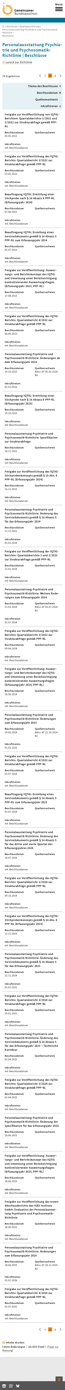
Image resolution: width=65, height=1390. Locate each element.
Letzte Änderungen (13, 1346)
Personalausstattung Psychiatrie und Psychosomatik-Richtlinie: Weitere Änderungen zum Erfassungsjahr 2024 (32, 593)
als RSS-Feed (36, 1346)
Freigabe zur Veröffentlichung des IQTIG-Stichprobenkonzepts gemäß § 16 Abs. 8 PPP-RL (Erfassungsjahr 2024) (32, 475)
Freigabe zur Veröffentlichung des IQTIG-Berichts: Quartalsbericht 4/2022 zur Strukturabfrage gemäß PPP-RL (32, 320)
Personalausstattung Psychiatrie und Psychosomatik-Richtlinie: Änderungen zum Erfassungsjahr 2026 (30, 1251)
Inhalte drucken (15, 1342)
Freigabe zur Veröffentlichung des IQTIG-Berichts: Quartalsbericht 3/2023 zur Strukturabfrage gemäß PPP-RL (32, 634)
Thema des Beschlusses (43, 86)
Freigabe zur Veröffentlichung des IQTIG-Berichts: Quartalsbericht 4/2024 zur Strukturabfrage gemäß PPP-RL (32, 1293)
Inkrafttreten (49, 106)
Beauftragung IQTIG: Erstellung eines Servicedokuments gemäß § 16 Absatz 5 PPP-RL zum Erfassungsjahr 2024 (31, 236)
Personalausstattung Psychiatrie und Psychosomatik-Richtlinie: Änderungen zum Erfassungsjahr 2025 (30, 718)
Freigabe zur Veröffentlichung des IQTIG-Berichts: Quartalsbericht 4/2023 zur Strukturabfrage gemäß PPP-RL (32, 760)
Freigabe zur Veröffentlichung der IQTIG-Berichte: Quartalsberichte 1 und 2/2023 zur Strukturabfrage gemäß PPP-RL (32, 555)
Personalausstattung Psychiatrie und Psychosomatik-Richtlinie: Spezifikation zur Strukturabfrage (31, 437)
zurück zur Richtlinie (19, 62)
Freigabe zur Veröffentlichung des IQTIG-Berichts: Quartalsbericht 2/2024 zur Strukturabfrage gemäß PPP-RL (32, 999)
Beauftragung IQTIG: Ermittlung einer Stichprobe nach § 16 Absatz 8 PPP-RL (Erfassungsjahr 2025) (30, 399)
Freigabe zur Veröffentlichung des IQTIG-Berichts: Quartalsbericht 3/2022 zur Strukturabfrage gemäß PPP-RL (32, 160)
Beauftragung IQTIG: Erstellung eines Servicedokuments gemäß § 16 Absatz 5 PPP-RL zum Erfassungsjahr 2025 (31, 798)
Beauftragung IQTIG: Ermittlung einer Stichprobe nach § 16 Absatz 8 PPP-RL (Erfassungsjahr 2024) (30, 198)
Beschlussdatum (47, 92)
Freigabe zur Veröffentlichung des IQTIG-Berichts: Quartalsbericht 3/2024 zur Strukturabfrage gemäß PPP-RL (32, 1083)
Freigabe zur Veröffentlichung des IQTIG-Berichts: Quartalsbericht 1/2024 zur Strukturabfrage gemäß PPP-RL (32, 882)
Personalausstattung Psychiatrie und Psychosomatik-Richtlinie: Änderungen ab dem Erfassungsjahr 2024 (32, 358)
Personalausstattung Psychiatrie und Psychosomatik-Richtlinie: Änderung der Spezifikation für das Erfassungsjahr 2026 (32, 1121)
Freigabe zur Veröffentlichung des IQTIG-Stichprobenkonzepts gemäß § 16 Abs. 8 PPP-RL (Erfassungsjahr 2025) (32, 920)
